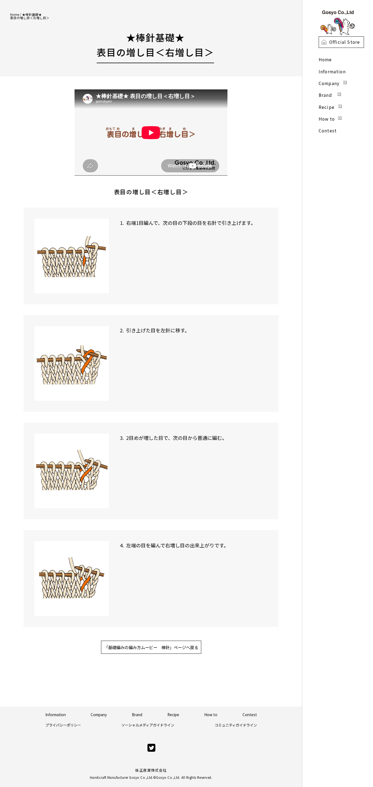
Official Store (344, 42)
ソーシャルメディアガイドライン (147, 725)
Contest (249, 714)
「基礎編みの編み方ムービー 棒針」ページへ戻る (151, 647)
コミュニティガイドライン (236, 725)
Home (14, 14)
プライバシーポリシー (63, 725)
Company (99, 714)
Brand (137, 714)
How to (210, 714)
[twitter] (151, 748)
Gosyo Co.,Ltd (167, 777)
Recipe (173, 714)
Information (55, 714)
